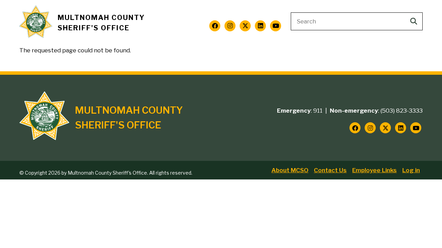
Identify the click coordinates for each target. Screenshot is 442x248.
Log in (411, 170)
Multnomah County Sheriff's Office (101, 22)
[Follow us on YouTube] (275, 25)
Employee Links (374, 170)
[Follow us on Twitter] (245, 25)
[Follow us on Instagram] (230, 25)
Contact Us (330, 170)
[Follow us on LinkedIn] (260, 25)
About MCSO (289, 170)
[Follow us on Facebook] (214, 25)
